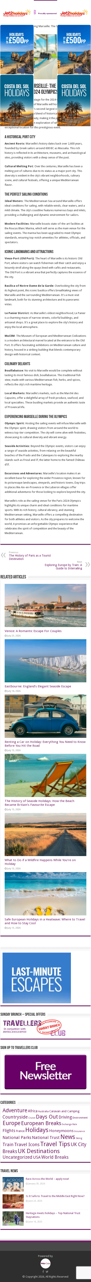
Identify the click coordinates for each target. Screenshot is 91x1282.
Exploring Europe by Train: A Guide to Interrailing (63, 565)
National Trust (46, 1137)
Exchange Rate (69, 1124)
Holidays (36, 1130)
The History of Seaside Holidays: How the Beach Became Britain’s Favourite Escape (39, 803)
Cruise (31, 1117)
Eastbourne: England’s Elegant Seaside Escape (38, 686)
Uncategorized (17, 1157)
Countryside (15, 1117)
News (67, 1137)
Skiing (79, 1138)
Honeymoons (61, 1130)
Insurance (79, 1131)
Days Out (47, 1117)
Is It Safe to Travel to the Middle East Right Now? (55, 1196)
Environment (80, 1117)
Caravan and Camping (64, 1111)
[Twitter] (47, 1271)
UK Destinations (39, 1151)
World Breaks (55, 1157)
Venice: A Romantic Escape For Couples (33, 631)
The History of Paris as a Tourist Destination (30, 556)
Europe (12, 1123)
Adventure (15, 1110)
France (20, 1131)
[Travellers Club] (45, 10)
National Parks (17, 1137)
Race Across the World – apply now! (47, 1178)
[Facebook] (43, 1271)
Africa (32, 1111)
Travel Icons (27, 1144)
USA (37, 1157)
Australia (43, 1111)
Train (8, 1144)
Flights (9, 1130)
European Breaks (41, 1123)
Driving (65, 1117)
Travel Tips (55, 1144)
